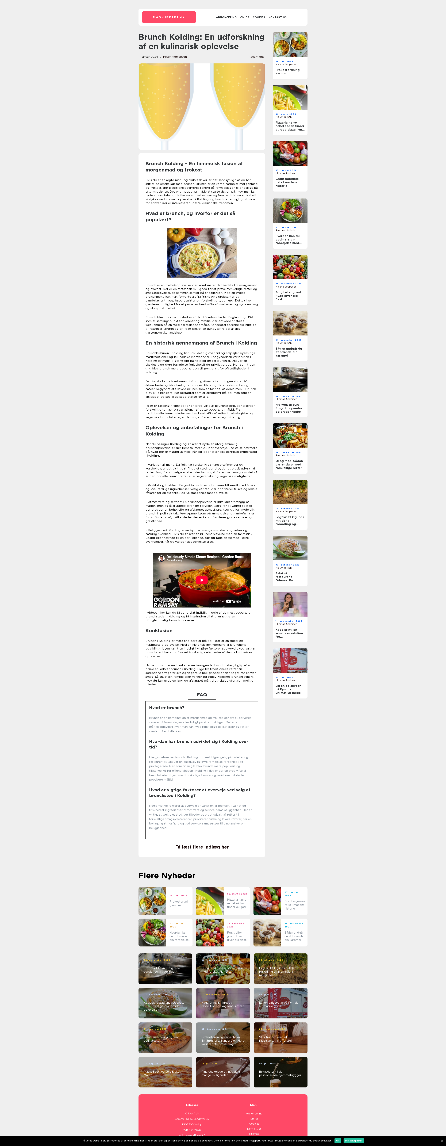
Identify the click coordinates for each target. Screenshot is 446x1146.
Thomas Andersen (286, 173)
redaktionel (256, 56)
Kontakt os (278, 17)
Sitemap (254, 1133)
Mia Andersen (283, 117)
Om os (244, 17)
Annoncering (226, 17)
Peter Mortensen (175, 56)
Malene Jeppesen (286, 64)
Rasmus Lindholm (285, 230)
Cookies (259, 17)
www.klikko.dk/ (195, 1135)
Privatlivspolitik (353, 1140)
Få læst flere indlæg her (202, 847)
